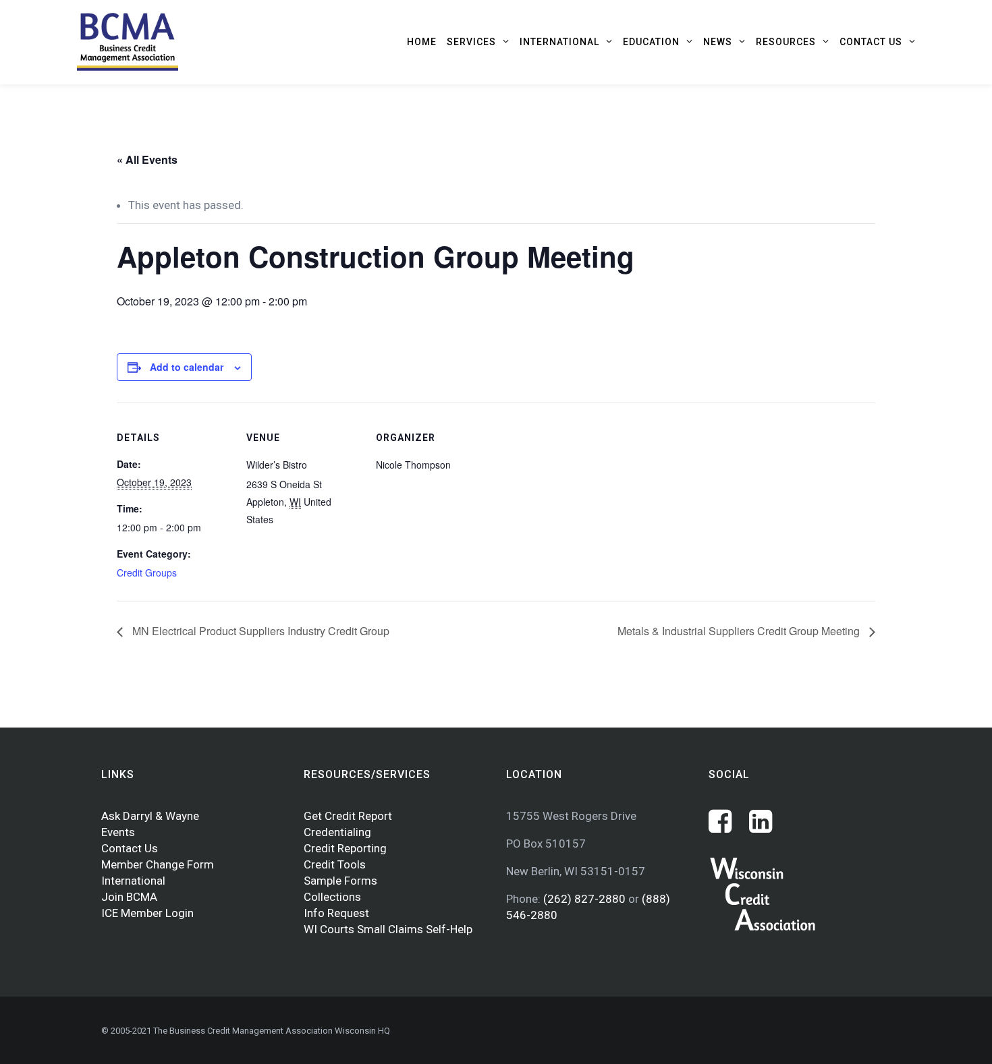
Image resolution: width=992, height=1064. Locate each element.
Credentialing (337, 832)
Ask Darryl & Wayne (150, 816)
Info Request (336, 913)
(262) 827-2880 (585, 899)
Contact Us (129, 848)
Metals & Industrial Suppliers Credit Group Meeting (739, 631)
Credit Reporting (345, 848)
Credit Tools (335, 864)
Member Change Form (157, 864)
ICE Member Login (147, 913)
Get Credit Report (348, 816)
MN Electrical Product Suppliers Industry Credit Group (259, 631)
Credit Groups (147, 572)
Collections (332, 897)
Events (118, 832)
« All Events (147, 159)
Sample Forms (340, 880)
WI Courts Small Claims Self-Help (388, 929)
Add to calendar (186, 367)
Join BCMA (129, 897)
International (133, 880)
